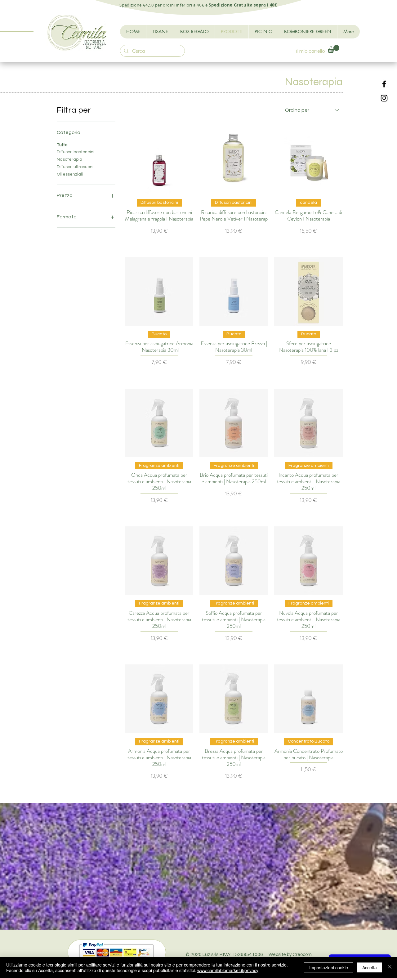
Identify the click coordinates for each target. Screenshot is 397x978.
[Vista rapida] (159, 160)
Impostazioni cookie (328, 967)
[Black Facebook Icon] (384, 83)
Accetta (369, 967)
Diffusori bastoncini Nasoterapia (75, 156)
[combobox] (312, 110)
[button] (333, 49)
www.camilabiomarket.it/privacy (227, 970)
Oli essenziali (70, 174)
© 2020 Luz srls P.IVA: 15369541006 (248, 954)
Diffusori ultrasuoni (75, 167)
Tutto (62, 145)
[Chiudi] (389, 967)
